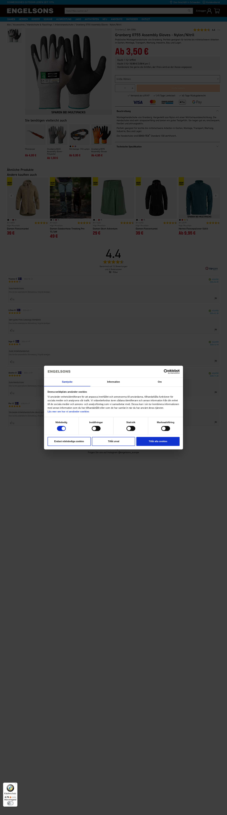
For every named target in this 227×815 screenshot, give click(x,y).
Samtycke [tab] (67, 381)
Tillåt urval (113, 441)
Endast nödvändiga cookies (69, 441)
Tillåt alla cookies (158, 441)
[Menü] (15, 784)
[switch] (96, 428)
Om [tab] (160, 381)
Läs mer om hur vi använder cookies (68, 411)
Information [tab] (113, 381)
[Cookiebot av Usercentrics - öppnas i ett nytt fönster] (166, 371)
